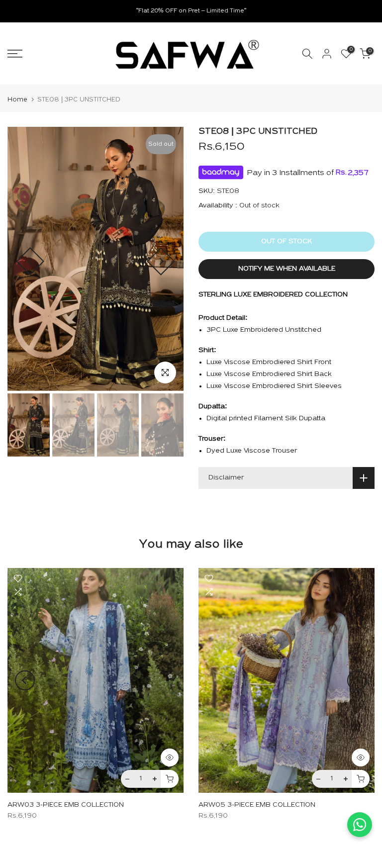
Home (17, 99)
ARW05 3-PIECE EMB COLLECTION (256, 805)
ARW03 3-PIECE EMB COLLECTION (65, 805)
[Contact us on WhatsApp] (359, 824)
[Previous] (30, 261)
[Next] (161, 261)
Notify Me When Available (286, 269)
